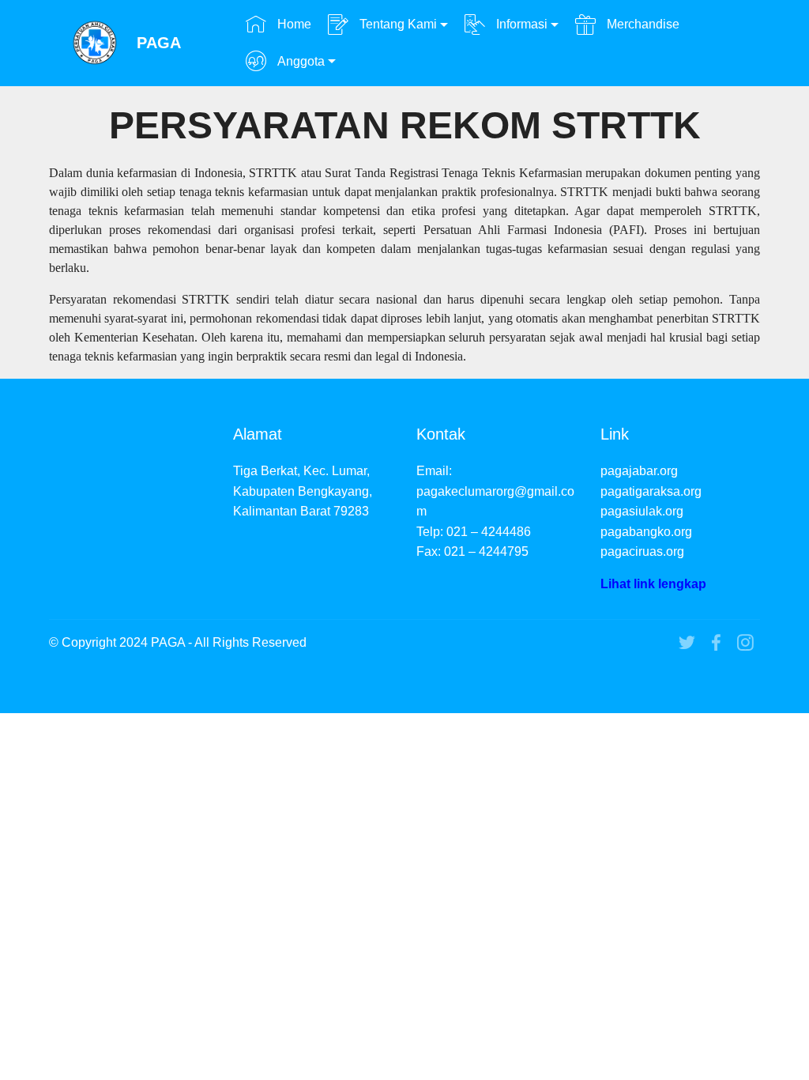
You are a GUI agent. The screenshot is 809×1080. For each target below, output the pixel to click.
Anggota (299, 61)
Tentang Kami (396, 24)
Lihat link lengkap (653, 584)
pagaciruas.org (642, 551)
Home (292, 24)
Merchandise (641, 24)
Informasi (520, 24)
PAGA (159, 43)
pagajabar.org (639, 471)
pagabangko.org (646, 531)
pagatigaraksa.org (651, 491)
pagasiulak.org (641, 511)
